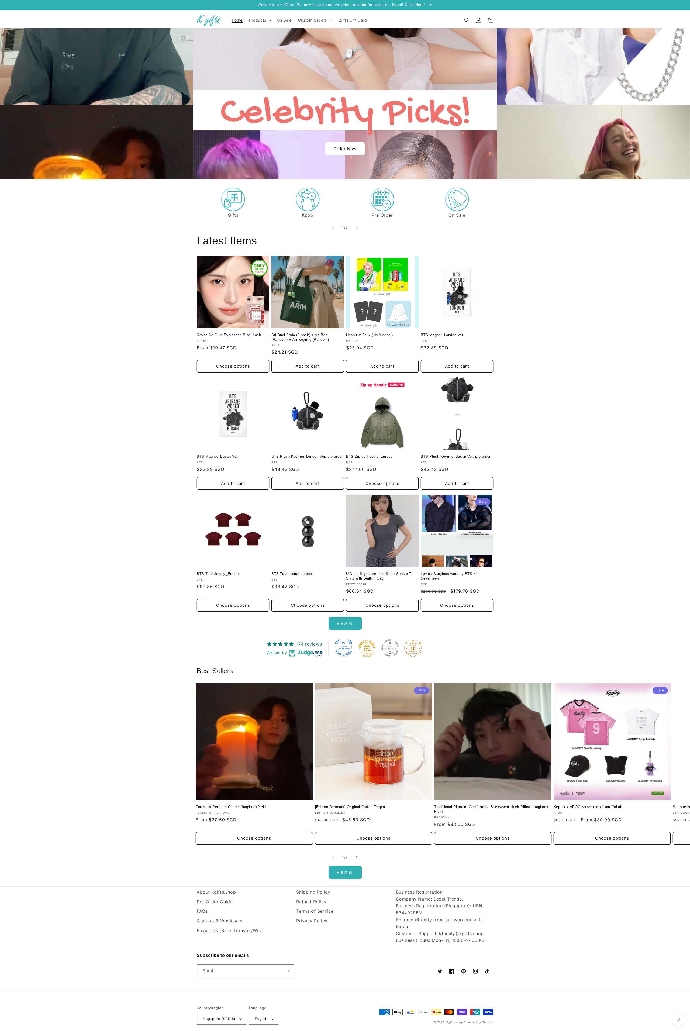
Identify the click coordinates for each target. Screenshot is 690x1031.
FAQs (202, 911)
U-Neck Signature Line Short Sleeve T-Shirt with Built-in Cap (379, 576)
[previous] (333, 228)
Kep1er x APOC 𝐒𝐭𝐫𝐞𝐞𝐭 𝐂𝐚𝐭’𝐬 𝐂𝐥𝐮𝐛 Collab (588, 807)
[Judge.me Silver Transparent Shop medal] (390, 648)
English (261, 1018)
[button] (260, 20)
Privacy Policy (311, 920)
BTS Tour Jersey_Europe (218, 574)
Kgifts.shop (454, 1022)
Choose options (233, 366)
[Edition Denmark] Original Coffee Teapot (350, 807)
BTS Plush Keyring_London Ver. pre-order (307, 456)
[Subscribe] (288, 970)
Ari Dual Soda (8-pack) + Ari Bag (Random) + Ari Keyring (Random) (300, 337)
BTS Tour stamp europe (291, 574)
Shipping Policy (313, 892)
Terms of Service (314, 911)
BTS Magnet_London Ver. (442, 335)
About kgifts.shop (216, 892)
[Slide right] (357, 857)
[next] (357, 228)
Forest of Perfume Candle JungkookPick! (231, 807)
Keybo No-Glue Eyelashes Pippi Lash (229, 335)
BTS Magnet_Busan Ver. (218, 456)
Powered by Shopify (478, 1022)
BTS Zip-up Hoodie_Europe (369, 456)
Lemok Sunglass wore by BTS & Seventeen (448, 576)
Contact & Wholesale (219, 920)
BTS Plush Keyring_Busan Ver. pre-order (456, 456)
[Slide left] (333, 857)
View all (345, 623)
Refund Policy (311, 901)
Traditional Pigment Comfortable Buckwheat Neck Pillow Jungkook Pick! (491, 809)
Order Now (345, 148)
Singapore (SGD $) (219, 1018)
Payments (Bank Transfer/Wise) (231, 930)
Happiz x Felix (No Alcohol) (369, 335)
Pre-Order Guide (215, 901)
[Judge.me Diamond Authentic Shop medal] (343, 648)
